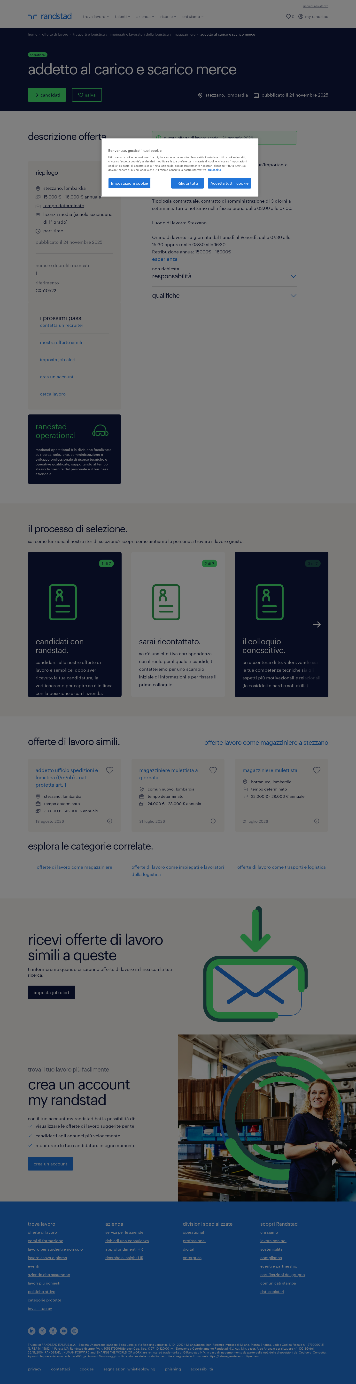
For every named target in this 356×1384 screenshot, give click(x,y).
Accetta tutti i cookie (229, 183)
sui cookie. (215, 169)
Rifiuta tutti (188, 183)
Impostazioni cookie (129, 183)
